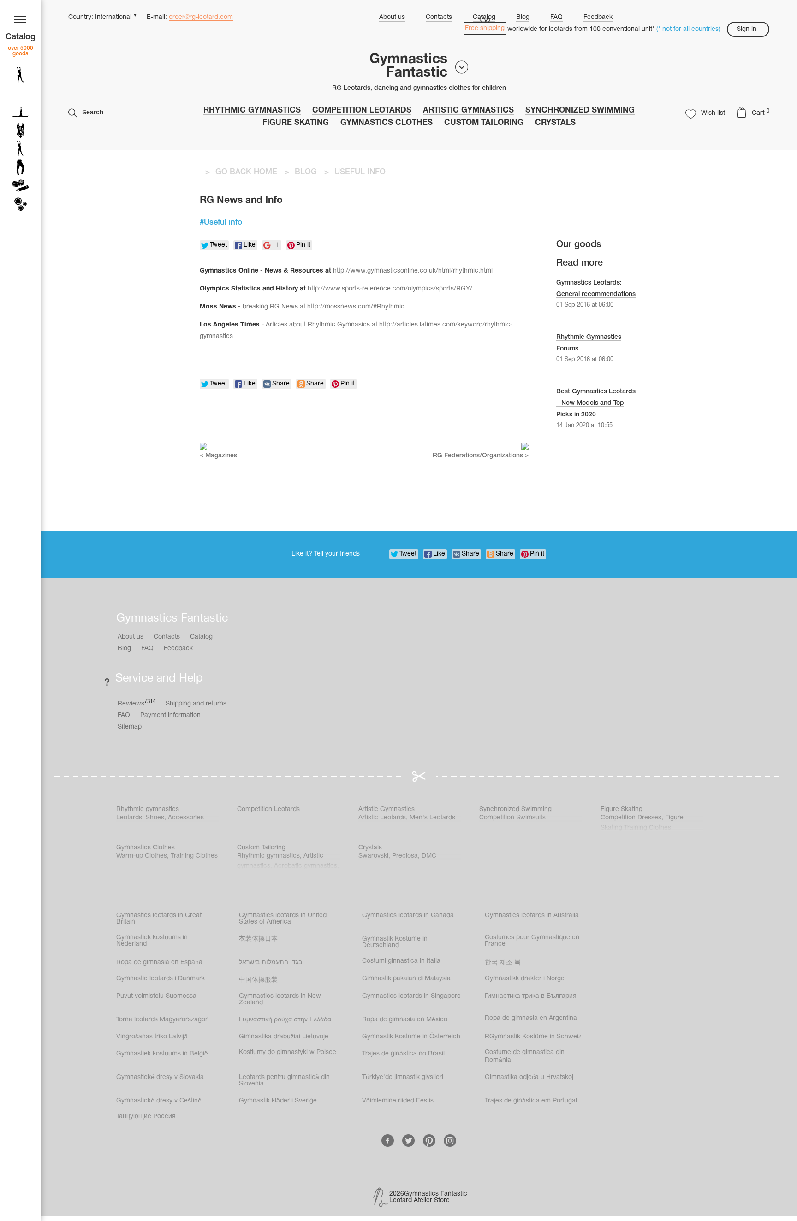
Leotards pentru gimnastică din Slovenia (284, 1080)
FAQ (556, 17)
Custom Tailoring (483, 122)
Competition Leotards (361, 110)
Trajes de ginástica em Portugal (531, 1101)
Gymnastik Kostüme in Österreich (411, 1037)
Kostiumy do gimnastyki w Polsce (287, 1052)
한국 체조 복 (503, 963)
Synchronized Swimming (580, 110)
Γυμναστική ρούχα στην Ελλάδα (285, 1020)
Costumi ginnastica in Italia (401, 961)
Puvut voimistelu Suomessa (156, 996)
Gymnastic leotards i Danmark (160, 979)
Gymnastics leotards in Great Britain (159, 919)
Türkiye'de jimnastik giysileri (402, 1077)
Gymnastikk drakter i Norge (525, 979)
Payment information (170, 715)
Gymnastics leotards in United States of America (283, 919)
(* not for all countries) (688, 29)
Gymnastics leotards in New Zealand (280, 999)
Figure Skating (295, 122)
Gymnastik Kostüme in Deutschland (395, 942)
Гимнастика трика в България (531, 996)
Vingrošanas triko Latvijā (152, 1037)
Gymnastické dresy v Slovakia (160, 1077)
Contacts (439, 17)
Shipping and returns (196, 704)
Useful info (223, 222)
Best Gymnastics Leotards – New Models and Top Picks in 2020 (596, 403)
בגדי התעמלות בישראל (270, 963)
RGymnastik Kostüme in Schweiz (533, 1037)
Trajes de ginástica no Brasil (403, 1054)
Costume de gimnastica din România (525, 1056)
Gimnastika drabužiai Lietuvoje (283, 1037)
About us (392, 17)
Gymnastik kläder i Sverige (278, 1101)
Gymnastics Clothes (386, 122)
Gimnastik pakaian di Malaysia (406, 979)
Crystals (555, 122)
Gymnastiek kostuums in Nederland (152, 941)
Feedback (598, 17)
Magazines (221, 456)
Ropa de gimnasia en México (404, 1020)
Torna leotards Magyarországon (162, 1020)
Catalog (201, 637)
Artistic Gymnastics (468, 110)
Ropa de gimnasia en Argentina (531, 1018)
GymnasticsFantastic (408, 66)
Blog (522, 17)
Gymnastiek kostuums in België (162, 1054)
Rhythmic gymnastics (252, 110)
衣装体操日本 (258, 939)
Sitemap (130, 727)
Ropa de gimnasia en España (159, 963)
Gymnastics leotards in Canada (408, 916)
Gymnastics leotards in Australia (532, 916)
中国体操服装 (258, 980)
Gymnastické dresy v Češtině (159, 1101)
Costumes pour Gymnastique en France (532, 941)
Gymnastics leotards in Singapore (411, 996)
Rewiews (136, 703)
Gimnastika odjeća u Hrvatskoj (529, 1077)
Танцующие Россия (146, 1117)
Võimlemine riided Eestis (398, 1101)
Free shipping (485, 28)
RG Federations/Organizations (478, 456)
